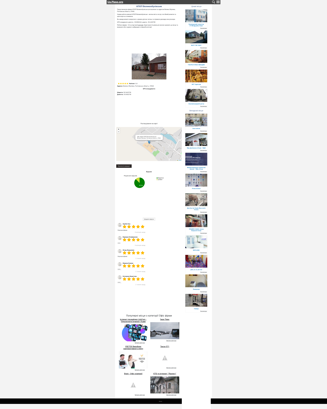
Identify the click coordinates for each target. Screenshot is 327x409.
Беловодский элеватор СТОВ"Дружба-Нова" (196, 25)
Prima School (196, 188)
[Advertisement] (149, 41)
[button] (149, 142)
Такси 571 (164, 346)
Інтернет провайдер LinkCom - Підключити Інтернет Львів (133, 320)
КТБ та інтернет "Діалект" (164, 374)
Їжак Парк (164, 319)
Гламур (196, 308)
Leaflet (179, 160)
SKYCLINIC (196, 250)
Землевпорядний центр (196, 104)
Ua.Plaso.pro (115, 1)
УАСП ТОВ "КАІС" (196, 45)
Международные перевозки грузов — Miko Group (196, 168)
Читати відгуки (140, 343)
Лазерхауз (196, 289)
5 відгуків (140, 25)
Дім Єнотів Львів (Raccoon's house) (196, 208)
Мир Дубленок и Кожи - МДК (196, 148)
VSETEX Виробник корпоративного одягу (133, 347)
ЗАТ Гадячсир (196, 84)
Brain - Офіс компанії (133, 374)
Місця (160, 401)
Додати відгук (149, 219)
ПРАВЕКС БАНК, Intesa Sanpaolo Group (196, 229)
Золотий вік (196, 128)
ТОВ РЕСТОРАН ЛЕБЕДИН (196, 65)
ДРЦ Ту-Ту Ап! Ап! (196, 269)
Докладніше (203, 28)
